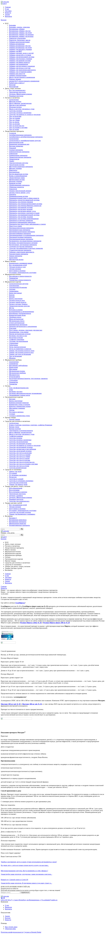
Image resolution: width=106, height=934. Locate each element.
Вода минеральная (15, 488)
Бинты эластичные (15, 298)
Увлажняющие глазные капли (19, 395)
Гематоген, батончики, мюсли (19, 40)
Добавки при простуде (17, 73)
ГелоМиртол (20, 603)
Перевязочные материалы (18, 324)
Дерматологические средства (19, 306)
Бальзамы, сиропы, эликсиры (19, 27)
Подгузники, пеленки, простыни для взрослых (25, 330)
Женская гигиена (15, 101)
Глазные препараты (16, 150)
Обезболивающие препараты (19, 185)
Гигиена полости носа (17, 300)
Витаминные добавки (17, 29)
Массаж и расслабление (17, 105)
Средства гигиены (15, 111)
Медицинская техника (17, 371)
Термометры (13, 278)
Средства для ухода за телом (19, 466)
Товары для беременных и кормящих (22, 514)
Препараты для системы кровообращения (24, 218)
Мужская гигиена (15, 107)
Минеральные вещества (17, 523)
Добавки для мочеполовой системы (21, 57)
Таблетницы (13, 345)
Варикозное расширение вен (19, 144)
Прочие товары (14, 419)
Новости (8, 13)
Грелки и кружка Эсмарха (18, 304)
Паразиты (12, 194)
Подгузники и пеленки (17, 271)
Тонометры (13, 384)
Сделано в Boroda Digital (32, 932)
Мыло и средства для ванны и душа (21, 109)
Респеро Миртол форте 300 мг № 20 (56, 623)
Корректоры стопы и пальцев (19, 404)
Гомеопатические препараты (19, 152)
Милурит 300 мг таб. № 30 (32, 704)
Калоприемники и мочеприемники (21, 311)
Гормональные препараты (18, 155)
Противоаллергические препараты (21, 228)
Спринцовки (13, 343)
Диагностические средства (18, 163)
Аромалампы (13, 291)
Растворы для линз (15, 391)
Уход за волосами (15, 116)
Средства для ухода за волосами (20, 453)
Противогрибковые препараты (20, 233)
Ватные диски (14, 427)
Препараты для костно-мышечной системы (24, 200)
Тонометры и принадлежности (20, 280)
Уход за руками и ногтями (18, 127)
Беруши (12, 297)
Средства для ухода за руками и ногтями (23, 464)
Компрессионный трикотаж (19, 403)
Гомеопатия (13, 153)
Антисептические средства (18, 284)
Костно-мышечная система (18, 174)
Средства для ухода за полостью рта (21, 462)
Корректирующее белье (17, 315)
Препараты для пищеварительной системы (24, 215)
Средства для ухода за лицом (19, 458)
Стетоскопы (13, 380)
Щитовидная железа (16, 259)
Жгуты (11, 308)
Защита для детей (15, 471)
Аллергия (12, 133)
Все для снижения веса (17, 90)
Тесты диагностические (17, 347)
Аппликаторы (14, 285)
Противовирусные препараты (19, 230)
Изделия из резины (16, 310)
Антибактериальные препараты (20, 135)
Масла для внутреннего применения (22, 77)
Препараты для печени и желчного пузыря (24, 213)
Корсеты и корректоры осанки (20, 406)
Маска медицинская (16, 319)
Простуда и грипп (15, 226)
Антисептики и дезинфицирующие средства (25, 140)
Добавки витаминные (17, 44)
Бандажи (12, 399)
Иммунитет (13, 170)
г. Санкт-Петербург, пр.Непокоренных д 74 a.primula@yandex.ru (34, 900)
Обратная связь (10, 929)
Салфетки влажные (16, 436)
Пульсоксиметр (14, 377)
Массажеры (13, 369)
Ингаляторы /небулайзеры (18, 365)
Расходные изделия (16, 337)
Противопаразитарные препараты (21, 239)
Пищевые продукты (16, 96)
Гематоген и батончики (17, 38)
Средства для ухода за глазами (19, 455)
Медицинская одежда (16, 321)
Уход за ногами (14, 124)
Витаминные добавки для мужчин (21, 36)
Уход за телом (14, 129)
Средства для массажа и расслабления (22, 449)
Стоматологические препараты (20, 250)
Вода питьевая (14, 490)
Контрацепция (14, 172)
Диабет (11, 161)
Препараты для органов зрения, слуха (22, 211)
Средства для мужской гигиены (20, 451)
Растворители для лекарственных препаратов (25, 241)
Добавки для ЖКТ (15, 51)
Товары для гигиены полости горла (21, 350)
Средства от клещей (16, 479)
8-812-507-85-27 (6, 900)
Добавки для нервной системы (20, 60)
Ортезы (11, 410)
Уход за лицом (14, 122)
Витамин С (13, 518)
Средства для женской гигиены (20, 443)
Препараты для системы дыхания (21, 217)
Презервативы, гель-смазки (18, 332)
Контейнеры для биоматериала (20, 313)
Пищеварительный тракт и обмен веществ (24, 198)
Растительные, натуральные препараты (23, 245)
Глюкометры (13, 363)
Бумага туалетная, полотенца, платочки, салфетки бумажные (30, 425)
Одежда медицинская (16, 323)
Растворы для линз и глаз (18, 336)
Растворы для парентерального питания (23, 243)
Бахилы (11, 295)
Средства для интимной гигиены (21, 447)
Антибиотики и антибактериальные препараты (26, 137)
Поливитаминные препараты (19, 525)
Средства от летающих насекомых (21, 481)
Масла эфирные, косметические (20, 103)
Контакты (8, 16)
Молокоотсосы (14, 375)
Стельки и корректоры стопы (19, 416)
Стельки (12, 414)
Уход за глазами (14, 118)
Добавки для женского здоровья (20, 49)
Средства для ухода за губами (19, 456)
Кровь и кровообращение (18, 176)
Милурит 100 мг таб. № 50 (10, 704)
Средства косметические (17, 468)
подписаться (25, 892)
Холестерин (13, 258)
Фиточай (12, 85)
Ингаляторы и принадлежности (20, 276)
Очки (11, 390)
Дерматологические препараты (20, 157)
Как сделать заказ (11, 927)
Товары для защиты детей (18, 484)
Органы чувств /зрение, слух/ (19, 192)
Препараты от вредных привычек (21, 220)
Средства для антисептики (18, 442)
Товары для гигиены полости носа (21, 352)
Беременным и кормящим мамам (20, 263)
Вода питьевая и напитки (18, 492)
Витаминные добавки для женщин (21, 34)
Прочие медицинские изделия (19, 334)
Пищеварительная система (18, 196)
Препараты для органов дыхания (20, 209)
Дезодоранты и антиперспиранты (21, 430)
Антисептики (14, 99)
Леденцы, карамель (16, 495)
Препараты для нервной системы (21, 207)
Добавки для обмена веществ (19, 62)
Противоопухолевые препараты (20, 237)
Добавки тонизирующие (17, 75)
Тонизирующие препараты (18, 254)
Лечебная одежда (15, 317)
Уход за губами (14, 120)
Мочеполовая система (17, 179)
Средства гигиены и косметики (20, 113)
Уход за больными (15, 356)
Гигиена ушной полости (17, 302)
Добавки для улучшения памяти (20, 72)
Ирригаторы (13, 367)
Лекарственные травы (17, 178)
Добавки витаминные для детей (20, 47)
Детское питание (15, 269)
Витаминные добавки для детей (20, 33)
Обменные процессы (16, 187)
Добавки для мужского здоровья (20, 59)
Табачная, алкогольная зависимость (21, 252)
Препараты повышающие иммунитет (22, 222)
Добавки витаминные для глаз (20, 46)
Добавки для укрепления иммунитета (22, 70)
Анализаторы (14, 362)
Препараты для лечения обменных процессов (25, 205)
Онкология (13, 189)
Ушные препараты (15, 256)
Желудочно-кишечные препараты (21, 166)
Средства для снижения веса (19, 501)
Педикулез (13, 477)
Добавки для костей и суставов (20, 55)
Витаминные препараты (17, 522)
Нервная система (15, 183)
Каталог (4, 20)
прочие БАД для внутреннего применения (24, 81)
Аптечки (12, 289)
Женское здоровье (15, 168)
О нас (7, 9)
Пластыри (12, 328)
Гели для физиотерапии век (19, 388)
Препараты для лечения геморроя (21, 202)
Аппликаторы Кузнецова (18, 287)
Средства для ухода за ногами (19, 460)
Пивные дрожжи (15, 79)
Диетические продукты (17, 92)
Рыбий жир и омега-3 (16, 83)
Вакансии (8, 907)
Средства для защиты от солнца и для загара (24, 114)
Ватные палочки (15, 429)
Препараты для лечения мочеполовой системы (25, 204)
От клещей (13, 473)
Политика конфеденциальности (12, 932)
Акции (7, 14)
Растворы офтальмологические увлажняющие (25, 393)
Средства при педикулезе (18, 482)
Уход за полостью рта (16, 126)
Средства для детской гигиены (20, 512)
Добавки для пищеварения (18, 64)
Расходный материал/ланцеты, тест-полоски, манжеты (28, 378)
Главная (8, 7)
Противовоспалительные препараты (22, 231)
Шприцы (12, 358)
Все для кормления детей (18, 265)
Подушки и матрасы (16, 412)
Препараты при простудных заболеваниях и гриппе (27, 224)
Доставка (8, 11)
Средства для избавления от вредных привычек (26, 248)
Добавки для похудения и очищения (22, 66)
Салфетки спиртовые (16, 339)
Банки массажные (15, 293)
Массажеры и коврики (17, 408)
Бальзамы (12, 25)
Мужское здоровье (15, 181)
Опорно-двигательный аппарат (20, 191)
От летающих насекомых (18, 475)
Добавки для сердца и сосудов (19, 68)
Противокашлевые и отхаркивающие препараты (26, 235)
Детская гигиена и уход (17, 267)
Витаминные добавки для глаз (20, 31)
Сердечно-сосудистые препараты (21, 246)
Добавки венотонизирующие (19, 42)
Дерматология (14, 159)
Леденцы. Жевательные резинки (20, 94)
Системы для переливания (18, 341)
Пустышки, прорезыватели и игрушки (22, 272)
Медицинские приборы (17, 373)
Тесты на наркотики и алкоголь (20, 349)
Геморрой (12, 148)
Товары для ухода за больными (20, 354)
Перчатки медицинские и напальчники (23, 326)
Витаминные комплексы (17, 520)
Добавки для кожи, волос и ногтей (21, 53)
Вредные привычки (16, 146)
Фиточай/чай (13, 86)
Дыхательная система (16, 165)
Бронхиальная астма (16, 142)
